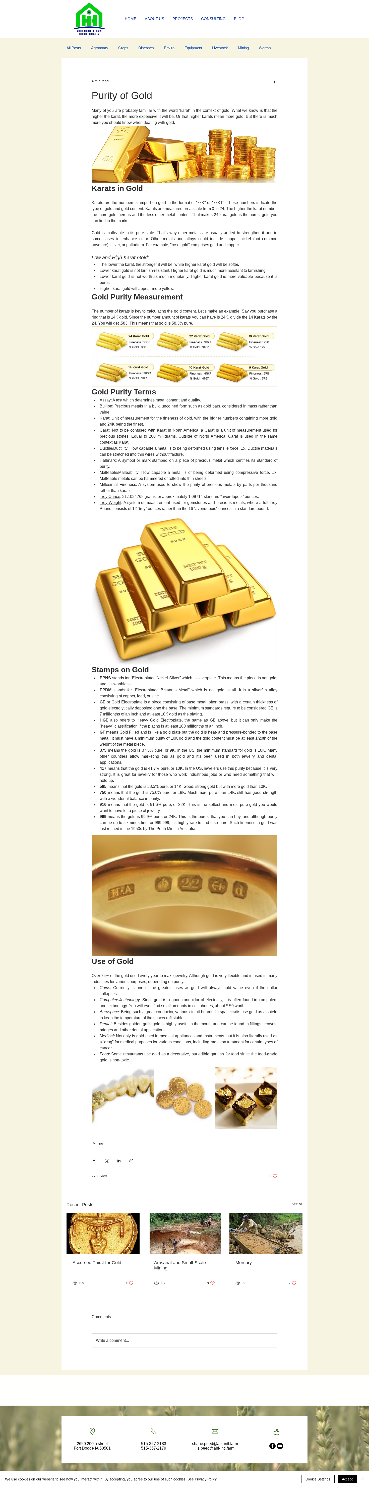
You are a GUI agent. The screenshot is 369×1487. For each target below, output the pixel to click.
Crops (123, 48)
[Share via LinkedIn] (118, 1160)
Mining (243, 48)
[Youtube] (280, 1446)
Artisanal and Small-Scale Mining (180, 1265)
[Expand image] (123, 1098)
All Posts (74, 48)
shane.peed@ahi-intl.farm (215, 1444)
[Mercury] (265, 1233)
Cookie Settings (317, 1478)
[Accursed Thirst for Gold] (103, 1233)
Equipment (193, 48)
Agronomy (99, 48)
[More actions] (274, 81)
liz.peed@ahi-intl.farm (215, 1448)
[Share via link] (131, 1160)
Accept (347, 1478)
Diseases (146, 48)
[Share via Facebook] (94, 1160)
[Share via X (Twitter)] (106, 1160)
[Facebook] (272, 1446)
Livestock (220, 48)
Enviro (169, 48)
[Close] (363, 1479)
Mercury (243, 1262)
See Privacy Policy (202, 1478)
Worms (265, 48)
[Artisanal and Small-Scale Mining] (184, 1233)
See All (297, 1204)
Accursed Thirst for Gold (97, 1262)
